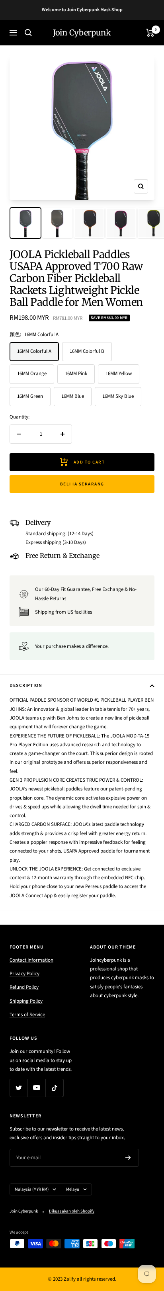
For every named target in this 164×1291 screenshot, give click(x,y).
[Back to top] (141, 1238)
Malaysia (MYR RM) (32, 1189)
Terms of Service (27, 1014)
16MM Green (30, 396)
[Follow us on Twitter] (18, 1088)
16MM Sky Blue (118, 396)
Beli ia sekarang (82, 484)
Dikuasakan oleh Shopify (71, 1211)
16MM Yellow (118, 373)
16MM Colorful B (87, 351)
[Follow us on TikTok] (54, 1088)
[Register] (128, 1157)
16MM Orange (32, 373)
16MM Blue (72, 396)
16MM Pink (76, 373)
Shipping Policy (26, 1001)
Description (26, 685)
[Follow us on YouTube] (36, 1088)
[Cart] (150, 33)
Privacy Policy (24, 973)
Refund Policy (24, 987)
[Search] (28, 32)
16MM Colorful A (34, 351)
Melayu (72, 1189)
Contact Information (31, 960)
